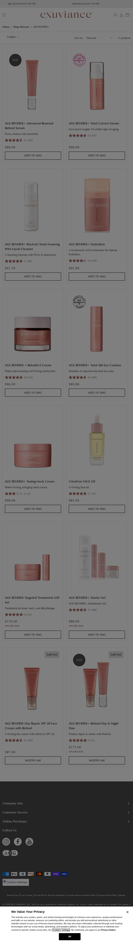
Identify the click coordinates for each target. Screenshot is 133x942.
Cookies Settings (61, 930)
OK (69, 936)
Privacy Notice (108, 930)
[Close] (127, 912)
